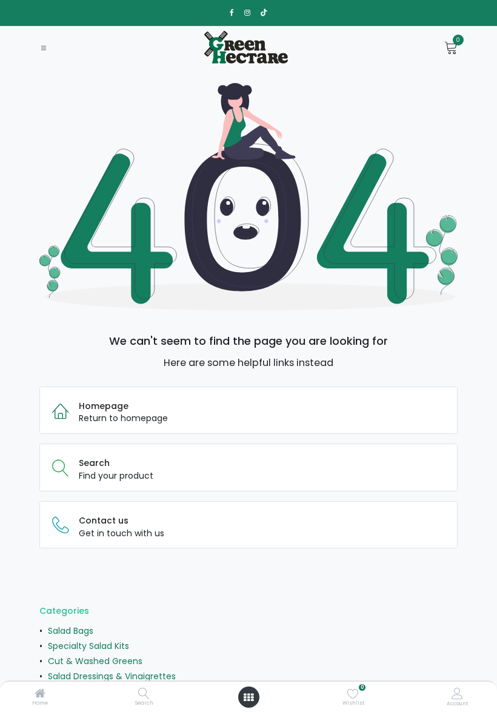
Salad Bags (70, 631)
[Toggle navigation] (43, 47)
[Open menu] (248, 697)
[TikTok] (264, 13)
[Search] (144, 694)
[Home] (40, 694)
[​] (231, 13)
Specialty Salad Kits (88, 646)
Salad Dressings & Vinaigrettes (112, 676)
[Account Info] (457, 693)
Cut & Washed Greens (95, 661)
